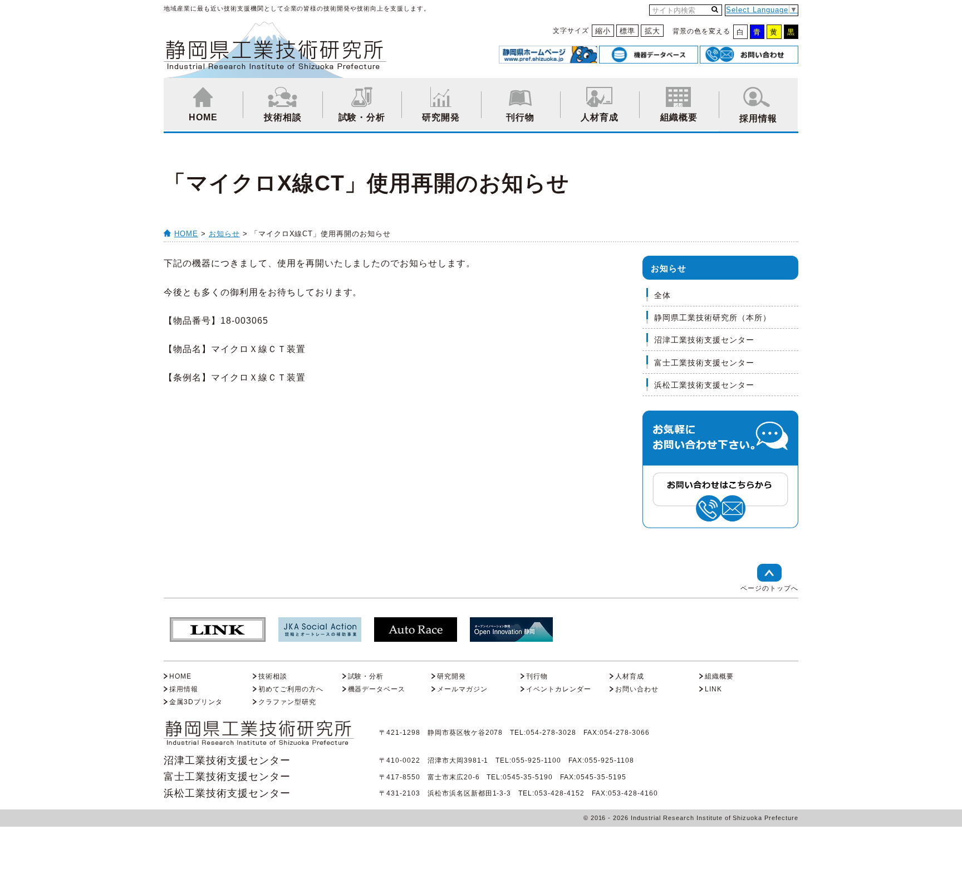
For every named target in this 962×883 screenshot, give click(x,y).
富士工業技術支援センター (704, 362)
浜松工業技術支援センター (704, 384)
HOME (203, 117)
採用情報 (758, 118)
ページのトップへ (769, 588)
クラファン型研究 (287, 702)
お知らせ (224, 234)
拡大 (652, 31)
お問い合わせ (637, 689)
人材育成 (600, 117)
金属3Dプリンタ (196, 702)
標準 (627, 31)
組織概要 (679, 117)
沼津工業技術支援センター (704, 339)
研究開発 (441, 117)
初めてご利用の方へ (290, 689)
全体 (662, 295)
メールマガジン (462, 689)
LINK (713, 689)
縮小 (603, 31)
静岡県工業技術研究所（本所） (712, 317)
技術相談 (283, 117)
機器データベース (377, 689)
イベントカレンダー (558, 689)
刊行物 (520, 117)
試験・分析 (362, 117)
